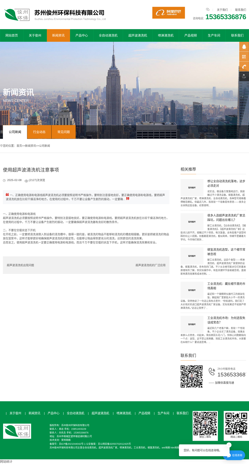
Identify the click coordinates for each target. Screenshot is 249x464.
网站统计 (6, 461)
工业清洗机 (139, 447)
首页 (19, 145)
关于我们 (222, 9)
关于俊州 (35, 35)
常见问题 (63, 132)
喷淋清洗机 (166, 35)
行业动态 (39, 132)
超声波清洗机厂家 (108, 447)
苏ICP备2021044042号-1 (72, 444)
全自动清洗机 (108, 35)
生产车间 (214, 35)
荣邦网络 (66, 440)
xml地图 (166, 447)
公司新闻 (15, 132)
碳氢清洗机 (153, 447)
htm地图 (175, 447)
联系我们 (240, 9)
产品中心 (81, 35)
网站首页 (11, 35)
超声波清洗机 (137, 35)
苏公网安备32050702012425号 (114, 444)
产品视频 (190, 35)
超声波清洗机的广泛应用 (151, 265)
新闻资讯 (58, 35)
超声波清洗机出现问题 (20, 265)
